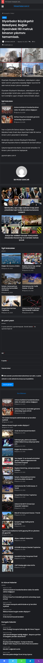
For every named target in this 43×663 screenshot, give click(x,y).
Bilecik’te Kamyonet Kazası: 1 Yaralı (27, 513)
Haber (12, 13)
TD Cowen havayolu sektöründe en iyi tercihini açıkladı (22, 2)
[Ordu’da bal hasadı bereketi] (7, 433)
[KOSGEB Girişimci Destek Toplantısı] (7, 550)
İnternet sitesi (6, 368)
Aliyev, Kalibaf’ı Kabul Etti (24, 538)
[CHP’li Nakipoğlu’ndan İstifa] (7, 568)
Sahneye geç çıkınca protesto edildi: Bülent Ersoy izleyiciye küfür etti (27, 442)
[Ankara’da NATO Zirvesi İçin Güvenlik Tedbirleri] (31, 301)
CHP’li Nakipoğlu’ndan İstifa (25, 565)
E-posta (5, 360)
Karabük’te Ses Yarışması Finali (26, 556)
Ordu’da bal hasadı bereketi (25, 431)
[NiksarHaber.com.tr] (22, 6)
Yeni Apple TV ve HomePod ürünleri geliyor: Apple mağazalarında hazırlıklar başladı (27, 460)
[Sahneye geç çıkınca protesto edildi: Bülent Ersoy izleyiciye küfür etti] (7, 442)
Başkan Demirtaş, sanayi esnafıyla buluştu (31, 267)
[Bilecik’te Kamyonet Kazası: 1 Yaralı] (7, 515)
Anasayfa (6, 13)
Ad (3, 353)
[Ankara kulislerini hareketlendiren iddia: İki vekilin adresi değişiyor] (7, 110)
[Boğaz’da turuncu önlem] (11, 258)
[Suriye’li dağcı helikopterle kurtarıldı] (7, 524)
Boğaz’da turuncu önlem (11, 266)
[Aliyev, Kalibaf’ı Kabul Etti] (7, 541)
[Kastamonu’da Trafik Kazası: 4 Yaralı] (31, 278)
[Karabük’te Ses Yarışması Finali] (7, 559)
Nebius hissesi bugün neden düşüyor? (15, 425)
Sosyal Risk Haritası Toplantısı (9, 309)
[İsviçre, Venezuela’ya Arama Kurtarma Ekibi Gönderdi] (11, 278)
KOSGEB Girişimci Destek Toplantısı (27, 547)
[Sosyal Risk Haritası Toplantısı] (11, 301)
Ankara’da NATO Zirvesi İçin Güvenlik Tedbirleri (31, 309)
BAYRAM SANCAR (10, 41)
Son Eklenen (21, 393)
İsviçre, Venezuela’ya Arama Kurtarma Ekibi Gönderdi (10, 288)
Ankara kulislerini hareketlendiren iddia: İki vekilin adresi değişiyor (27, 401)
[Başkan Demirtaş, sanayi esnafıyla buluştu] (31, 258)
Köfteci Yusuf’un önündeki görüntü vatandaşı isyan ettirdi (27, 410)
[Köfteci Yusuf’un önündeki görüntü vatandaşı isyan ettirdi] (7, 119)
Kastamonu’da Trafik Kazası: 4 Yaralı (30, 287)
